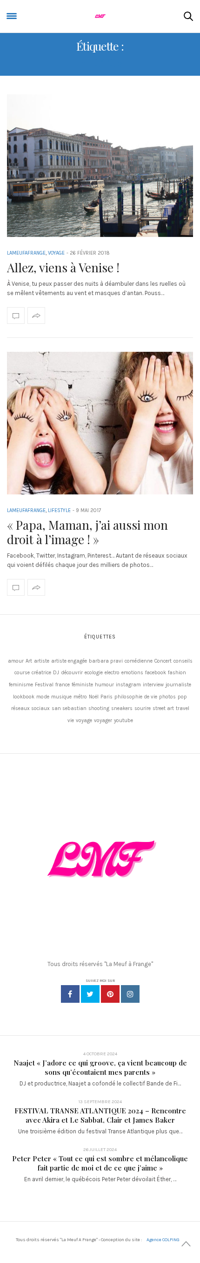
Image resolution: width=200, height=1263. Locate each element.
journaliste (178, 685)
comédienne (139, 661)
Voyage (56, 253)
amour (16, 661)
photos (167, 697)
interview (153, 685)
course (22, 673)
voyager (103, 720)
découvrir (72, 673)
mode (42, 697)
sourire (142, 708)
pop (182, 697)
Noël (94, 697)
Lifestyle (59, 510)
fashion (177, 673)
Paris (106, 697)
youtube (123, 720)
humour (104, 685)
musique (61, 697)
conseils (183, 661)
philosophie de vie (135, 697)
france (62, 685)
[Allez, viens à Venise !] (100, 165)
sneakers (122, 708)
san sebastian (69, 708)
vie (70, 720)
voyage (84, 720)
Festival (44, 685)
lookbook (23, 697)
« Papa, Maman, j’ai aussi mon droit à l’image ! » (87, 532)
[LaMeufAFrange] (100, 16)
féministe (82, 685)
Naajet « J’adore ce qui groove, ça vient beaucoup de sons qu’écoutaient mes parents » (100, 1067)
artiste (41, 661)
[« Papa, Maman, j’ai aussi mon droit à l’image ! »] (100, 423)
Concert (163, 661)
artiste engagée (69, 661)
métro (80, 697)
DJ (56, 673)
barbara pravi (106, 661)
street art (163, 708)
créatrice (41, 673)
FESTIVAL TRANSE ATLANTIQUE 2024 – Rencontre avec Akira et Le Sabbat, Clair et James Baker (100, 1115)
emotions (132, 673)
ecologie (94, 673)
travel (182, 708)
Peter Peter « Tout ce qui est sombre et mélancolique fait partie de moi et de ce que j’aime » (100, 1163)
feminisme (21, 685)
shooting (98, 708)
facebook (155, 673)
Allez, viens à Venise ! (63, 267)
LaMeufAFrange (26, 253)
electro (112, 673)
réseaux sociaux (30, 708)
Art (29, 661)
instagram (128, 685)
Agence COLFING (163, 1240)
